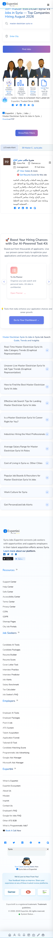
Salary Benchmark (11, 684)
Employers (9, 701)
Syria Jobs (23, 869)
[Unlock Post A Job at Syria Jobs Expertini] (38, 934)
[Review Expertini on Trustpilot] (44, 891)
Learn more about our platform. (19, 551)
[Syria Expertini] (13, 4)
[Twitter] (8, 554)
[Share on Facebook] (12, 105)
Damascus (36, 163)
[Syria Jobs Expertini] (26, 531)
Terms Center (9, 601)
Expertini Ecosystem (11, 785)
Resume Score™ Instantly (33, 93)
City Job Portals (10, 626)
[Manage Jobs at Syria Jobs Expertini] (43, 934)
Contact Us (8, 805)
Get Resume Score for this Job (33, 174)
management (22, 167)
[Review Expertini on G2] (28, 891)
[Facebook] (4, 554)
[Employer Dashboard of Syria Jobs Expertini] (29, 934)
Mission (6, 795)
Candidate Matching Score (14, 747)
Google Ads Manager (12, 757)
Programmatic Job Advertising (16, 752)
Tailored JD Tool (10, 742)
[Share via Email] (28, 105)
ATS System (8, 727)
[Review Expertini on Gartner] (11, 891)
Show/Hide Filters (26, 133)
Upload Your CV (45, 89)
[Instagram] (12, 554)
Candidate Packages (11, 649)
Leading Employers (21, 90)
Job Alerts (7, 679)
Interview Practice (11, 669)
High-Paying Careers (21, 94)
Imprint (6, 800)
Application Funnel (11, 737)
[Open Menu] (48, 4)
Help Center (8, 586)
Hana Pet (21, 163)
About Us (7, 790)
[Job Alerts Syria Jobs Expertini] (24, 934)
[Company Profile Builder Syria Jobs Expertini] (33, 934)
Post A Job (7, 722)
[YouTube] (16, 554)
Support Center (9, 581)
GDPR (5, 616)
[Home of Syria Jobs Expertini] (9, 934)
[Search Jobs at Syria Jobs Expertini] (19, 934)
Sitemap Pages (9, 621)
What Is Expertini (10, 780)
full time (41, 167)
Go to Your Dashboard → (26, 320)
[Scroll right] (49, 281)
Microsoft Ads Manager (13, 762)
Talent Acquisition (11, 732)
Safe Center (8, 591)
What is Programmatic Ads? (15, 825)
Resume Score (9, 659)
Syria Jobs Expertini (13, 540)
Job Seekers (10, 633)
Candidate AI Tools (11, 644)
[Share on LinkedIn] (20, 105)
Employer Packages (11, 718)
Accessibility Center (11, 596)
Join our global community (9, 93)
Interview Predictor (11, 674)
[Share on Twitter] (16, 105)
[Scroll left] (4, 281)
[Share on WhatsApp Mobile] (32, 105)
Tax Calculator (9, 689)
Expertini (8, 769)
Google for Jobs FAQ (12, 815)
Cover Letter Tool (10, 664)
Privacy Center (9, 606)
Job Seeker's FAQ (10, 694)
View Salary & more (28, 171)
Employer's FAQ (10, 810)
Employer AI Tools (11, 713)
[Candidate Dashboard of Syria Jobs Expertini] (14, 934)
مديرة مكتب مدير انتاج (23, 160)
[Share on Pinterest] (24, 105)
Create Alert (10, 147)
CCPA (5, 611)
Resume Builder (10, 654)
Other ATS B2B (10, 820)
